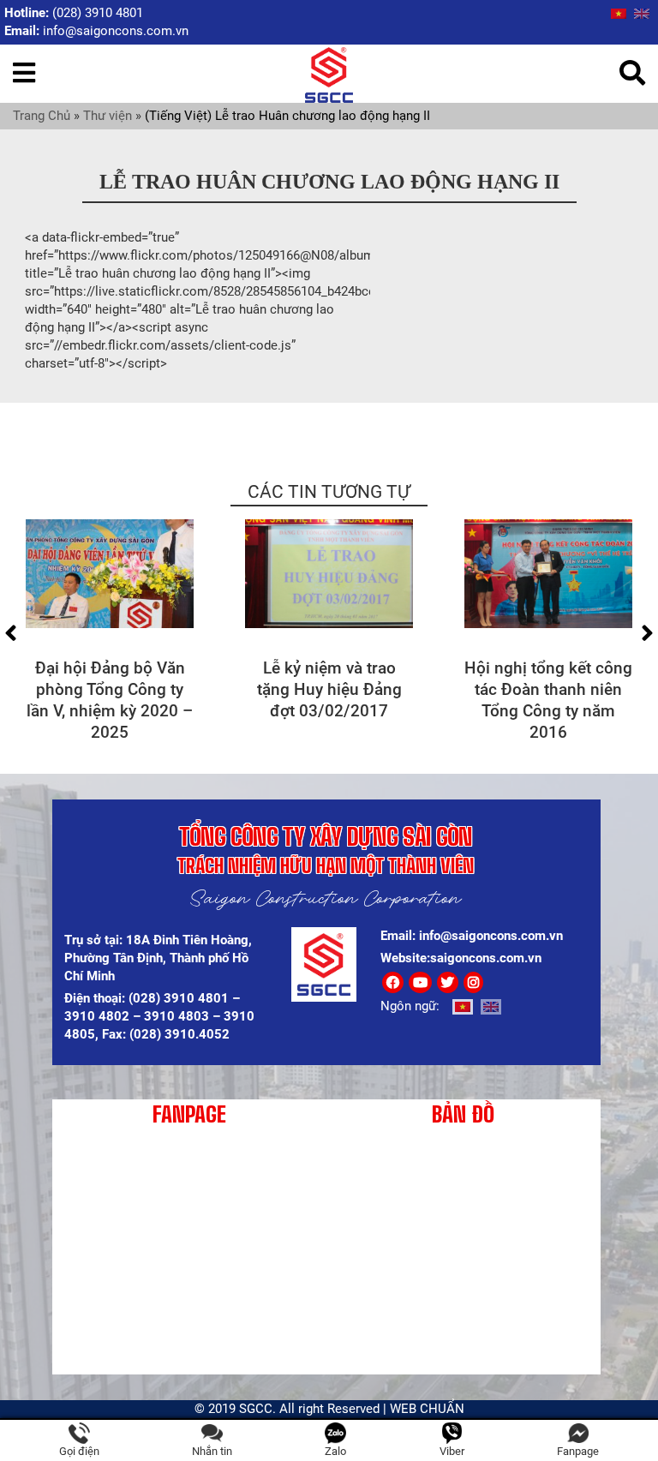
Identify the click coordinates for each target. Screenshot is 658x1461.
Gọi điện (79, 1451)
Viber (452, 1451)
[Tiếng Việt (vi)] (618, 13)
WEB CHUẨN (427, 1408)
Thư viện (107, 115)
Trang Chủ (41, 115)
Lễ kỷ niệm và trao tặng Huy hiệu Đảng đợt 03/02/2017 (329, 689)
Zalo (335, 1451)
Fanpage (578, 1451)
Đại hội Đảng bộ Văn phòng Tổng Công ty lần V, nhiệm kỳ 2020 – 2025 (110, 700)
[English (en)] (641, 13)
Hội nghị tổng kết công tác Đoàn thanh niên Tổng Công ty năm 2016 (548, 700)
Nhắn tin (212, 1451)
